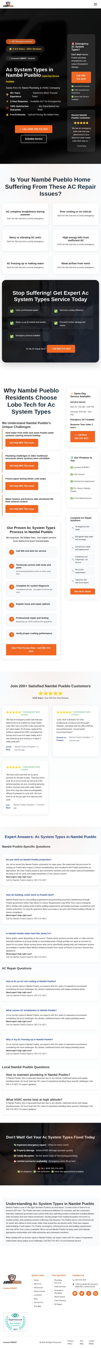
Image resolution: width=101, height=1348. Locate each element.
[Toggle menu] (95, 4)
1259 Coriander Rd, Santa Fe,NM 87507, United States (86, 1285)
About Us (37, 1284)
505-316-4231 (80, 1280)
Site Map (37, 1306)
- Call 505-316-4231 (61, 349)
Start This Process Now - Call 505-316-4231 (31, 650)
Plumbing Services (58, 1281)
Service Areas (39, 1291)
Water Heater (59, 1297)
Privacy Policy (70, 1342)
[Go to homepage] (8, 4)
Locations (38, 1295)
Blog (35, 1299)
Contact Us (38, 1302)
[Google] (95, 1293)
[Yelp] (88, 1293)
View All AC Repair (82, 591)
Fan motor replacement (78, 571)
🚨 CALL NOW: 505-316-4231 (33, 129)
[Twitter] (81, 1293)
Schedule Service (33, 139)
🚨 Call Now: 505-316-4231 (82, 437)
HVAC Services (60, 1287)
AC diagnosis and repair (80, 528)
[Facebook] (74, 1293)
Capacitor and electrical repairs (80, 581)
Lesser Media (91, 1342)
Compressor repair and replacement (81, 548)
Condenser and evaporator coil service (80, 559)
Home (36, 1280)
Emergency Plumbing (58, 1291)
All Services (38, 1288)
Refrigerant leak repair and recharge (82, 538)
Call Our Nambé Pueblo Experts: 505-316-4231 (26, 880)
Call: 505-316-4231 (81, 77)
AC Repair (58, 1304)
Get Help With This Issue (22, 442)
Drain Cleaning (60, 1300)
